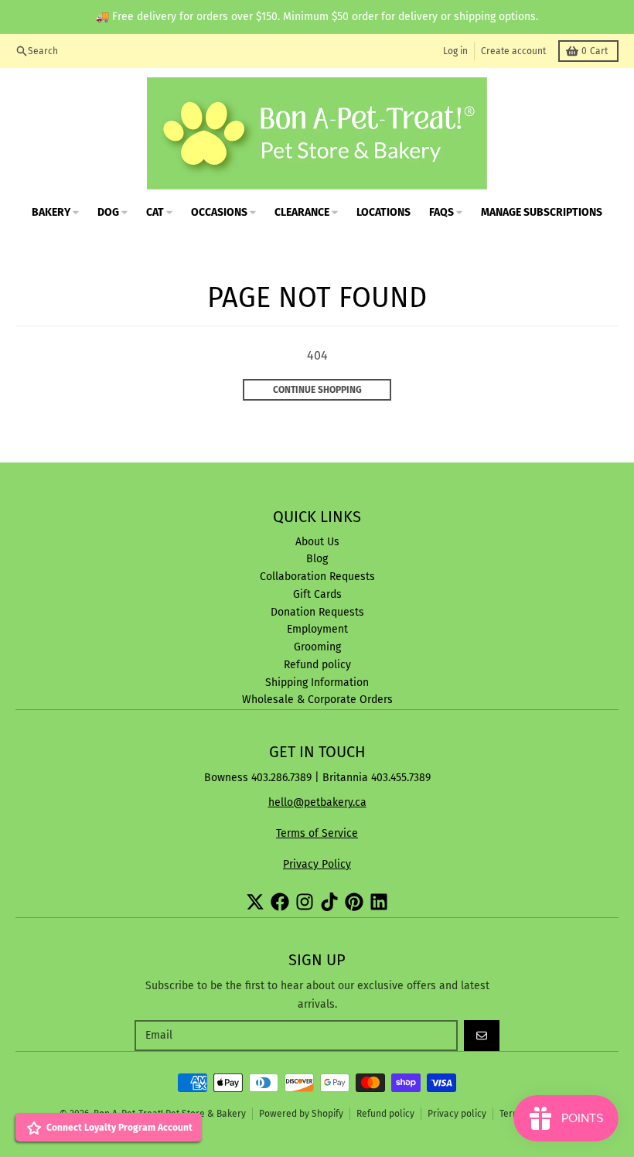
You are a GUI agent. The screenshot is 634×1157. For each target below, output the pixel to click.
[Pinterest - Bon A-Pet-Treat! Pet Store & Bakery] (354, 901)
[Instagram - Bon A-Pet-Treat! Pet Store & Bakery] (304, 901)
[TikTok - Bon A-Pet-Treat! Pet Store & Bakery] (329, 901)
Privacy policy (457, 1113)
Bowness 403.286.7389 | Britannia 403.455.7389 (317, 777)
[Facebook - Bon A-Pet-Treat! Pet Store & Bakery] (280, 901)
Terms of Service (317, 833)
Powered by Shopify (301, 1113)
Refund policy (385, 1113)
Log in (455, 51)
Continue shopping (317, 389)
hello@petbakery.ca (317, 802)
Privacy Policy (317, 864)
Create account (513, 51)
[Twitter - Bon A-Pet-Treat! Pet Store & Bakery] (255, 901)
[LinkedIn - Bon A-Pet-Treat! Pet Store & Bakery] (379, 901)
